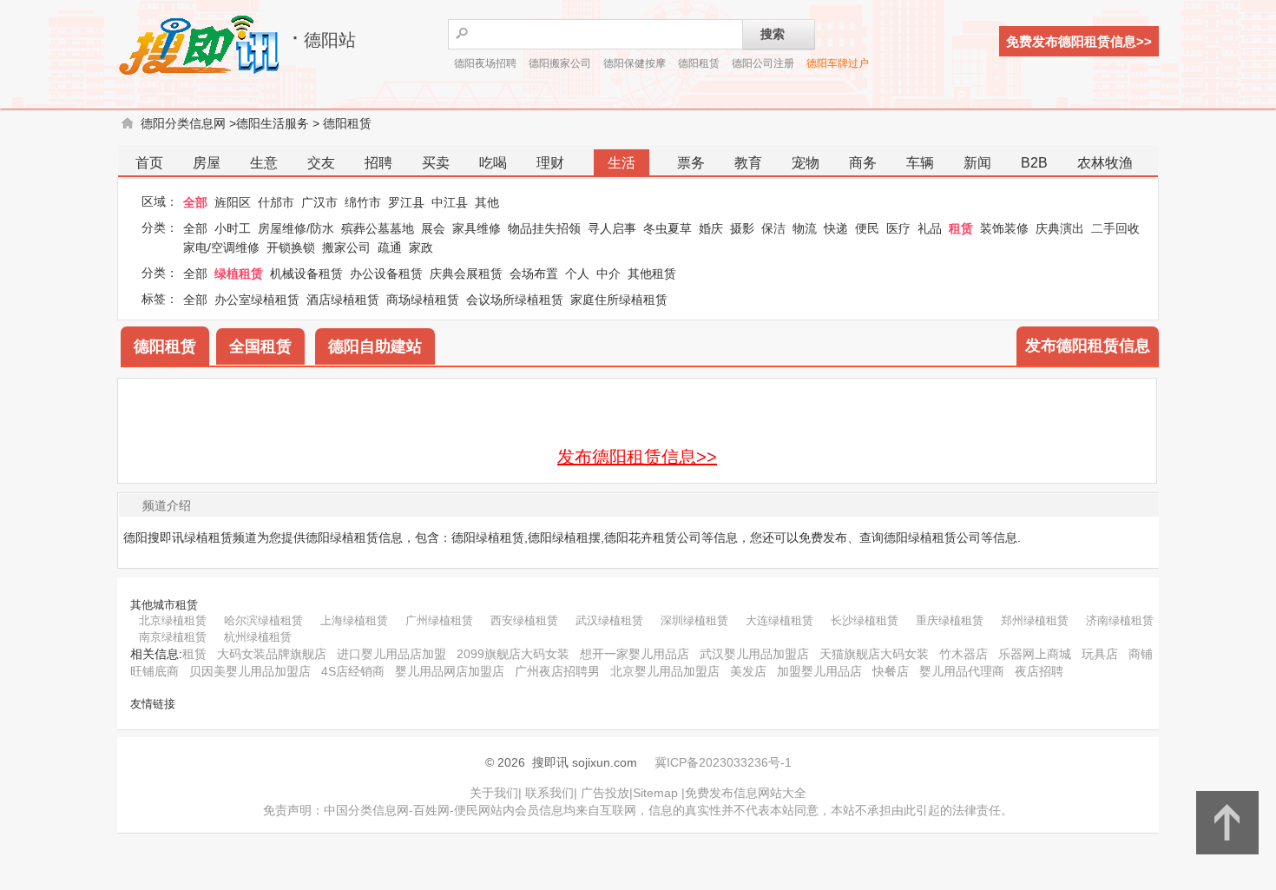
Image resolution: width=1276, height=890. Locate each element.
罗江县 (406, 202)
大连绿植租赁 (779, 620)
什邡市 (276, 202)
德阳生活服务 (272, 123)
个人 (577, 273)
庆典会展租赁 (466, 273)
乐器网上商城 (1034, 654)
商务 (863, 162)
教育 (748, 162)
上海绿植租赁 (354, 620)
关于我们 (494, 793)
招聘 (378, 162)
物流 (805, 228)
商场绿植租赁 (422, 300)
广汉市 (319, 202)
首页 (149, 162)
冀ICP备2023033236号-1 (723, 762)
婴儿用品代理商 (961, 671)
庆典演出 (1060, 228)
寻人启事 (612, 228)
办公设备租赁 (386, 273)
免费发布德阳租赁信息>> (1079, 41)
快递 (836, 228)
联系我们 (549, 793)
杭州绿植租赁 (258, 636)
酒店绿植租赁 (342, 300)
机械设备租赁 (306, 273)
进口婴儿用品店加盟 (391, 654)
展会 (433, 228)
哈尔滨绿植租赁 (263, 620)
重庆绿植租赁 (949, 620)
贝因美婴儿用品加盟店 (250, 671)
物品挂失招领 (544, 228)
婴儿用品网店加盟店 (449, 671)
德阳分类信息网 (183, 123)
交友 (321, 162)
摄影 (742, 228)
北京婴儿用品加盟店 (665, 671)
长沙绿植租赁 (864, 620)
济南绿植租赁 (1120, 620)
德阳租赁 (699, 63)
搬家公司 (346, 247)
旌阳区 (232, 202)
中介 (608, 273)
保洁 (773, 228)
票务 (691, 162)
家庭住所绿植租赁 (619, 300)
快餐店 (890, 671)
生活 (621, 162)
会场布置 (534, 273)
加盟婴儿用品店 (819, 671)
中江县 (449, 202)
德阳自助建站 (375, 346)
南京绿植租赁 (173, 636)
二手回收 (1115, 228)
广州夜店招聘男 (557, 671)
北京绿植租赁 (173, 620)
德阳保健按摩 (634, 63)
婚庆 (711, 228)
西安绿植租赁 (524, 620)
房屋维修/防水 (296, 228)
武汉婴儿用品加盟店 (754, 654)
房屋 (206, 162)
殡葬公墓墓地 (377, 228)
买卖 (436, 162)
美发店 (748, 671)
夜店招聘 (1039, 671)
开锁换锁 (290, 247)
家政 (421, 247)
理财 (550, 162)
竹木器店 (963, 654)
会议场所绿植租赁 (514, 300)
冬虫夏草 (667, 228)
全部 (195, 202)
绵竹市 (363, 202)
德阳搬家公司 (560, 63)
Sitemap (655, 793)
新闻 (977, 162)
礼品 (930, 228)
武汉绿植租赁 (609, 620)
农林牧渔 (1105, 162)
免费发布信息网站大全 (745, 793)
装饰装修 (1004, 228)
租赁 (961, 228)
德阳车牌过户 (837, 63)
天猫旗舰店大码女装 (874, 654)
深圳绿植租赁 (694, 620)
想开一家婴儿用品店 (634, 654)
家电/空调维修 (221, 247)
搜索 (772, 34)
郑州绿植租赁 (1035, 620)
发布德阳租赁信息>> (637, 456)
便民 (867, 228)
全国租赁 (260, 346)
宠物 (805, 162)
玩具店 (1100, 654)
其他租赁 (652, 273)
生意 (264, 162)
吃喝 (493, 162)
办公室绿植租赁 (256, 300)
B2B (1034, 162)
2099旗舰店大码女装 (513, 654)
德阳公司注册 (763, 63)
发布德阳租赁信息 (1087, 345)
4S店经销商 (353, 671)
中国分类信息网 (366, 810)
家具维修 (476, 228)
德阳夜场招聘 (485, 63)
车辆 (920, 162)
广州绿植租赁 (439, 620)
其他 (487, 202)
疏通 (390, 247)
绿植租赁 (238, 273)
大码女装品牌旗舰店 (271, 654)
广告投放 (605, 793)
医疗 (898, 228)
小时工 (232, 228)
